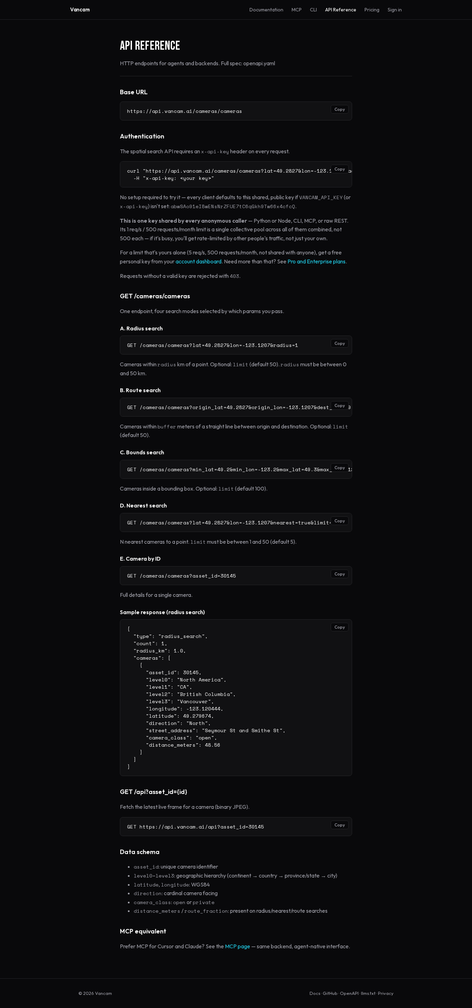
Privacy (386, 993)
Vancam (79, 9)
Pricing (372, 10)
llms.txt (368, 993)
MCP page (237, 946)
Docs (315, 993)
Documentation (266, 10)
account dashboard (198, 261)
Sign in (395, 10)
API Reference (340, 10)
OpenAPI (349, 993)
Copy (339, 109)
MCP (297, 10)
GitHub (330, 993)
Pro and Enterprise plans (316, 261)
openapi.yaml (259, 63)
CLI (313, 10)
